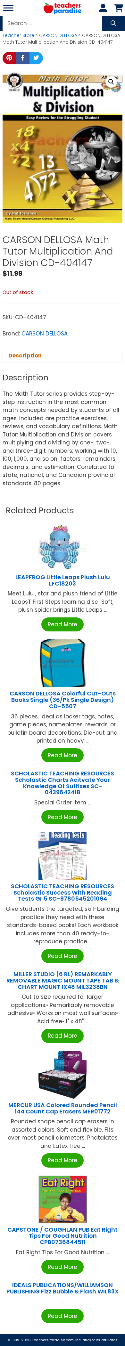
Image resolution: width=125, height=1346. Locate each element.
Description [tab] (25, 355)
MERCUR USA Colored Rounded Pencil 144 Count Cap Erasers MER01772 (62, 1108)
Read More (62, 624)
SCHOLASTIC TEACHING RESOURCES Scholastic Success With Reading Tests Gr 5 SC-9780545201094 (62, 892)
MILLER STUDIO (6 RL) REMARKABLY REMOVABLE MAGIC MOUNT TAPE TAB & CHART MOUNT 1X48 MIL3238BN (62, 980)
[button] (111, 82)
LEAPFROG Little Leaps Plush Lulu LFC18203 (62, 580)
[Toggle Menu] (8, 8)
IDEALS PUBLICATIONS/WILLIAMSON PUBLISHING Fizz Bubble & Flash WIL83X (62, 1288)
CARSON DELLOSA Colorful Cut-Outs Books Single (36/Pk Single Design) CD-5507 (63, 699)
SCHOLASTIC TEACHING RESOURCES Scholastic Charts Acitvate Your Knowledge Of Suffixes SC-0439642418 (62, 782)
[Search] (113, 23)
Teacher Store (18, 35)
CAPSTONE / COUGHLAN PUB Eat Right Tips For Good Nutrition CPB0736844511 (62, 1236)
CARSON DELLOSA (58, 35)
